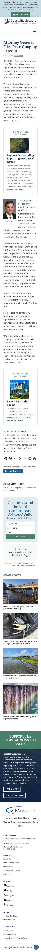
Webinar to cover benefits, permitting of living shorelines (19, 677)
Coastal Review (10, 2)
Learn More (12, 789)
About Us (7, 859)
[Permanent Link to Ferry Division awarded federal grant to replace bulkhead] (20, 698)
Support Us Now (14, 795)
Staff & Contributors (11, 863)
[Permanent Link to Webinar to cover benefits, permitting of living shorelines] (20, 661)
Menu (35, 29)
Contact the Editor (10, 916)
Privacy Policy (8, 930)
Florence (34, 466)
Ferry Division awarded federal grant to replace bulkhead (20, 717)
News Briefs (16, 466)
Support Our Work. (20, 14)
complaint (27, 200)
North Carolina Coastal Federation (16, 844)
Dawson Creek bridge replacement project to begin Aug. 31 (18, 607)
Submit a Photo (9, 920)
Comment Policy (9, 934)
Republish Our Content (12, 870)
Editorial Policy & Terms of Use (15, 938)
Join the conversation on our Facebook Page (20, 552)
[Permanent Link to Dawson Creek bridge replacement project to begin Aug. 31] (20, 591)
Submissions (8, 866)
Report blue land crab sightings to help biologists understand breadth (20, 642)
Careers (6, 874)
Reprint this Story (13, 471)
